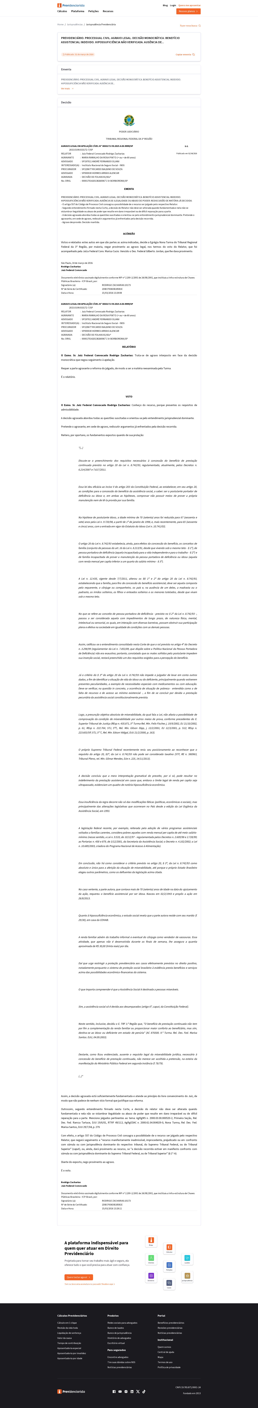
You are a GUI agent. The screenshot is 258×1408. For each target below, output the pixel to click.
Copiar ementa (183, 54)
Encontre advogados (118, 1357)
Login (173, 5)
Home (60, 24)
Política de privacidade (169, 1367)
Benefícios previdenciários (171, 1323)
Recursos (108, 11)
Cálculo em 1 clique (67, 1323)
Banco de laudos (116, 1328)
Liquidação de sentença (69, 1333)
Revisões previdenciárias (170, 1328)
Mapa (160, 1357)
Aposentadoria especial (69, 1348)
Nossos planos (187, 11)
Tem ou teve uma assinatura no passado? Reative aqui (88, 1284)
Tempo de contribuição (69, 1343)
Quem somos (164, 1347)
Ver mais (65, 88)
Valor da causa (64, 1338)
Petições (93, 11)
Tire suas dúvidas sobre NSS (121, 1362)
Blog (165, 5)
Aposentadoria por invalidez (71, 1353)
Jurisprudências (75, 24)
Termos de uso (165, 1362)
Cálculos (62, 11)
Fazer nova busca (188, 25)
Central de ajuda (166, 1352)
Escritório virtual (116, 1343)
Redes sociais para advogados (122, 1323)
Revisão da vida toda (67, 1328)
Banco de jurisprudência (120, 1333)
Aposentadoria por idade (69, 1358)
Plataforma (77, 11)
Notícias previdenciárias (120, 1367)
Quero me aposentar (189, 5)
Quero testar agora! (77, 1277)
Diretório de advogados (119, 1338)
